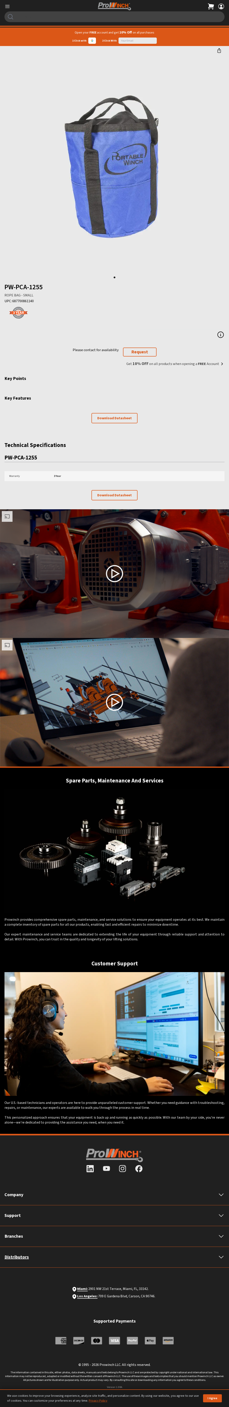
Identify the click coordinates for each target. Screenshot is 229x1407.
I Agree (212, 1398)
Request (139, 352)
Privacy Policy (98, 1401)
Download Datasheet (114, 418)
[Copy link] (219, 50)
